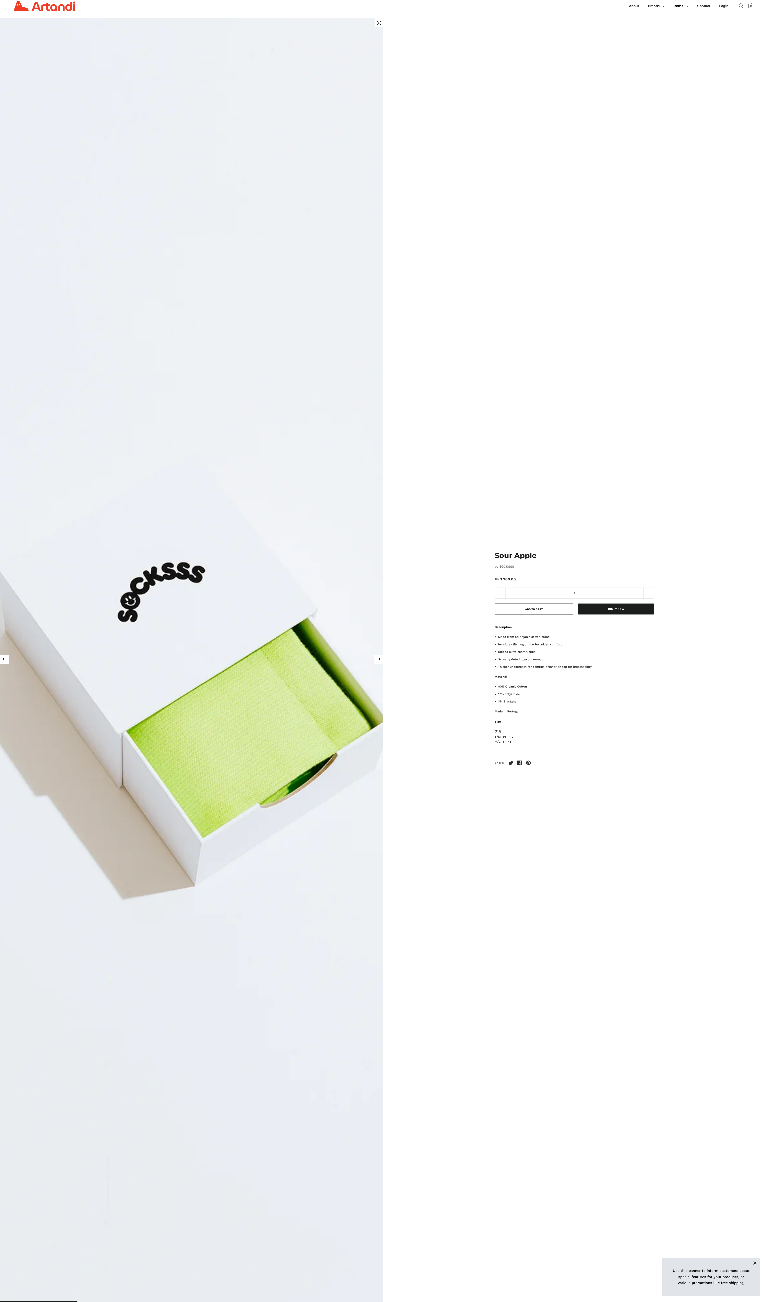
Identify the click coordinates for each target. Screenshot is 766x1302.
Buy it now (616, 609)
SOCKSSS (506, 566)
